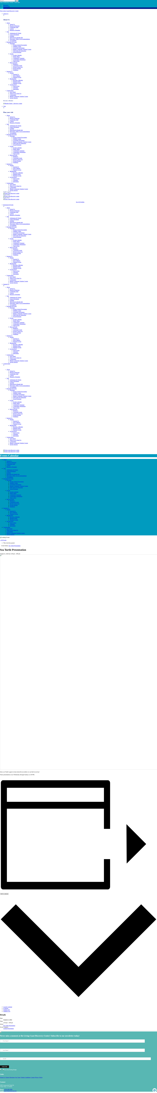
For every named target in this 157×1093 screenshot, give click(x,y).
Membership (6, 6)
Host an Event (13, 62)
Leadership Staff (14, 27)
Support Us (9, 71)
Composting (13, 95)
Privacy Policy (39, 1077)
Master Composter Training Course (22, 49)
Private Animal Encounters (20, 45)
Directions (12, 1077)
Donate (5, 8)
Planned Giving (17, 77)
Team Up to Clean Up (15, 93)
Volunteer (15, 87)
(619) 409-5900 (8, 1089)
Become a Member (18, 80)
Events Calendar (17, 55)
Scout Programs (17, 52)
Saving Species (14, 98)
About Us (5, 13)
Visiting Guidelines (26, 1077)
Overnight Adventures (19, 48)
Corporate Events (17, 65)
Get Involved (13, 84)
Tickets (7, 1077)
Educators (5, 5)
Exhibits (12, 36)
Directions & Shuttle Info (16, 37)
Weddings (15, 70)
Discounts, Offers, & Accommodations (20, 39)
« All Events (3, 540)
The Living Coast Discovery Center (9, 11)
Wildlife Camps (17, 46)
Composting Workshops (19, 59)
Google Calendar (7, 1007)
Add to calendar (4, 894)
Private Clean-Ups (18, 67)
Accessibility (13, 40)
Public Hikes (16, 56)
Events (11, 54)
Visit (8, 31)
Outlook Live (6, 1011)
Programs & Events (12, 42)
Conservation (10, 90)
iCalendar (5, 1008)
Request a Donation (15, 30)
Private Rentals (17, 68)
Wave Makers (16, 76)
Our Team (17, 1077)
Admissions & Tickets (15, 33)
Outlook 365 (6, 1010)
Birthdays (15, 64)
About (8, 23)
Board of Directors (14, 26)
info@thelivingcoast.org (10, 1091)
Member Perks (17, 81)
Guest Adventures (14, 34)
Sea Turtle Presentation (9, 1025)
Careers (12, 28)
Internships (16, 89)
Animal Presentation (8, 1028)
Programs (12, 43)
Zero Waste (13, 92)
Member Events (17, 83)
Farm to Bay (16, 61)
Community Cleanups (18, 58)
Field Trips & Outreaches (19, 51)
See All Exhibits (80, 202)
